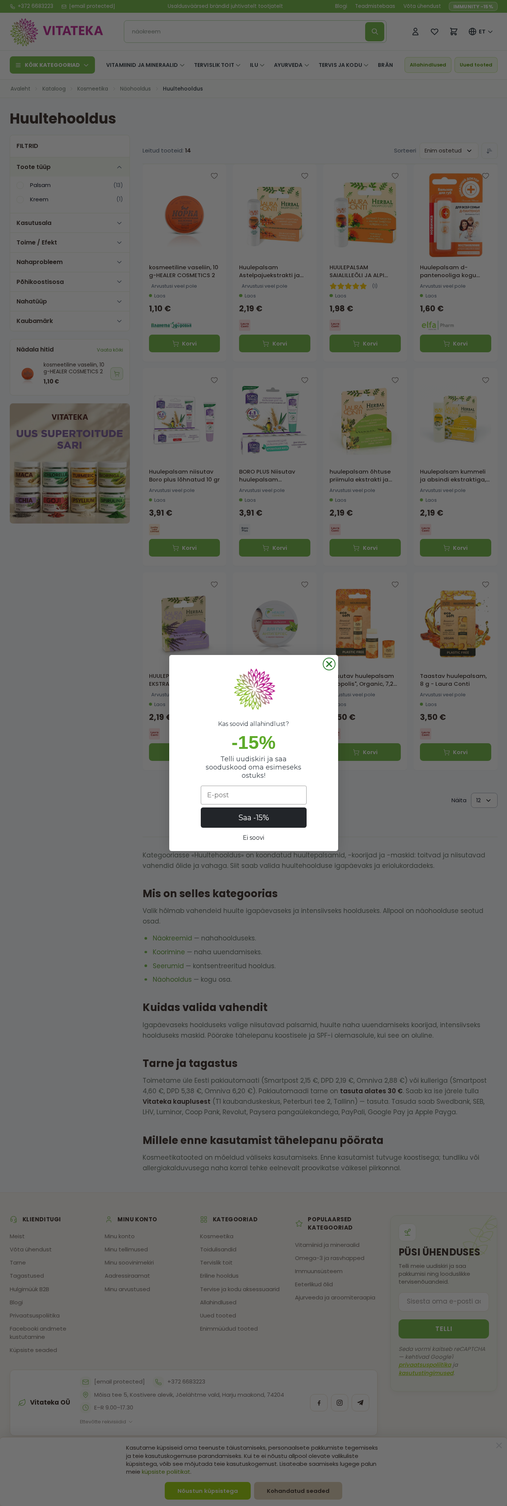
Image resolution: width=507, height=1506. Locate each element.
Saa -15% (253, 817)
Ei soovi (253, 837)
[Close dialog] (329, 664)
